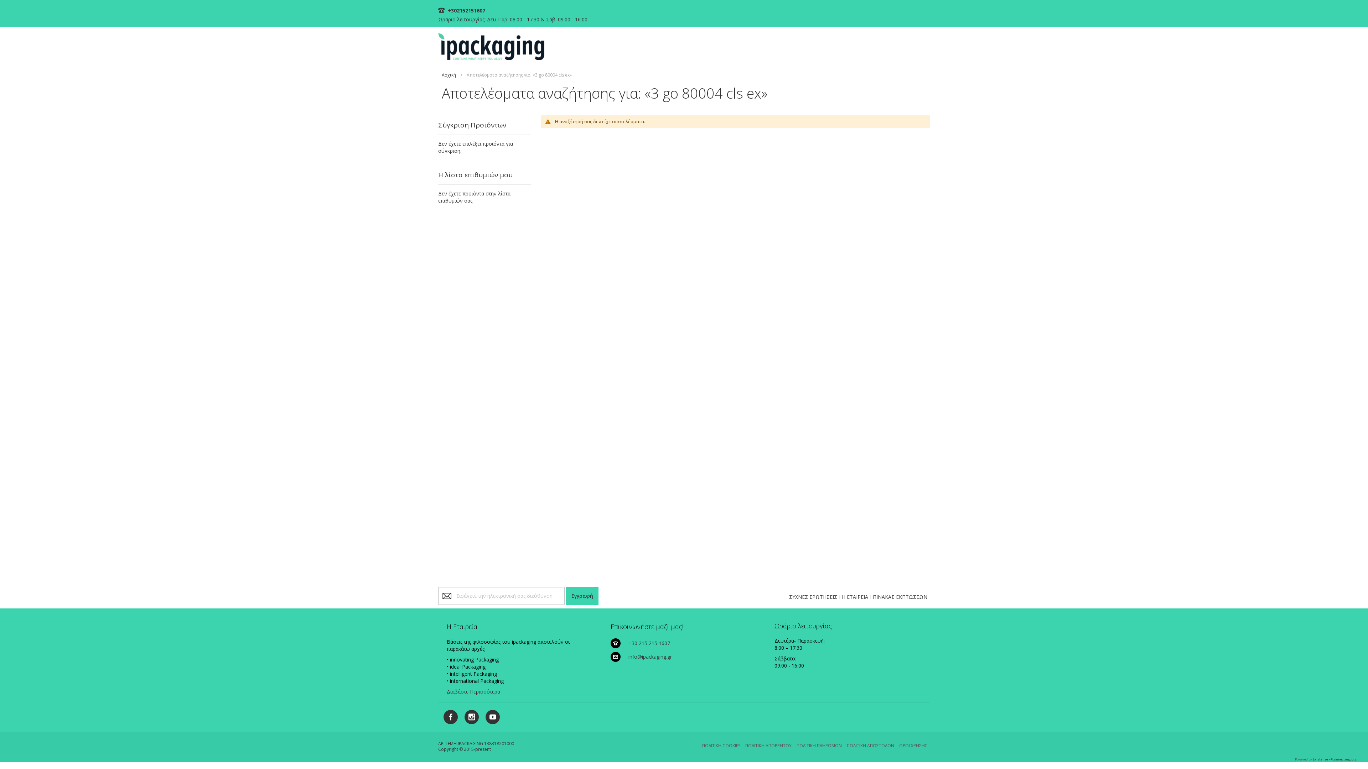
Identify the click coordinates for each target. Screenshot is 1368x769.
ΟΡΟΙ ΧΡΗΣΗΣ (913, 746)
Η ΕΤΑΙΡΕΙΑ (855, 596)
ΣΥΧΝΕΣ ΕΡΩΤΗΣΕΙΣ (813, 596)
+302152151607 (465, 10)
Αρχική (449, 75)
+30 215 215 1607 (649, 643)
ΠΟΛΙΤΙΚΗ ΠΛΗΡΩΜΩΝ (819, 746)
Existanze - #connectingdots (1335, 759)
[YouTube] (490, 715)
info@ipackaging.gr (650, 656)
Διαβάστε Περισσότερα (473, 691)
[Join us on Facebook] (448, 715)
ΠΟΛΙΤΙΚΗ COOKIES (721, 746)
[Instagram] (469, 715)
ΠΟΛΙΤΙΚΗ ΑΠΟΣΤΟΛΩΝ (870, 746)
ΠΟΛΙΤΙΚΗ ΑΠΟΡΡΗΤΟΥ (768, 746)
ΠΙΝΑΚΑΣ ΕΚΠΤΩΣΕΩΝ (900, 596)
